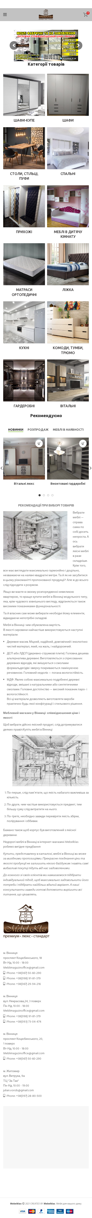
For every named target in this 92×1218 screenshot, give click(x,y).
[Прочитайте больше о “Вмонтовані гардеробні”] (83, 443)
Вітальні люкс (24, 483)
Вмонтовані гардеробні (67, 483)
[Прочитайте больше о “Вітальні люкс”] (39, 443)
